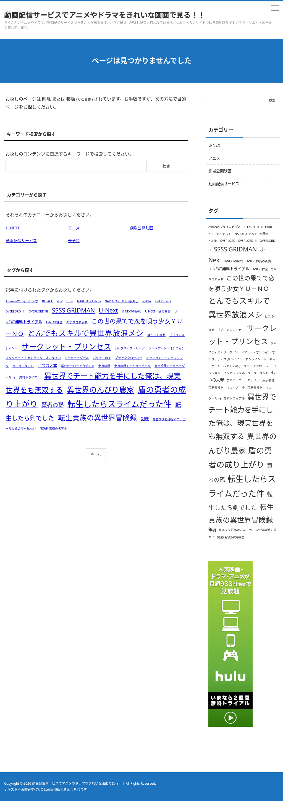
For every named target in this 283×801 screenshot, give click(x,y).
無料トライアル (29, 377)
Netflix (146, 301)
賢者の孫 (52, 405)
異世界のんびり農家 (100, 390)
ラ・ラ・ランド (23, 366)
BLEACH (47, 301)
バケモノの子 (102, 358)
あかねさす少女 (77, 322)
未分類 (74, 240)
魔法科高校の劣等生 (53, 428)
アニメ (74, 227)
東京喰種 (104, 366)
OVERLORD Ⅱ (15, 311)
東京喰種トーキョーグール (132, 366)
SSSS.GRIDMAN (73, 310)
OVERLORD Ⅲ (38, 311)
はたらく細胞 (156, 335)
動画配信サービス (21, 240)
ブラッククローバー (128, 358)
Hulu (69, 301)
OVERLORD (163, 301)
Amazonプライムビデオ (22, 301)
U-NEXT (13, 227)
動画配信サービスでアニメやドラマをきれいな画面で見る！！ (104, 15)
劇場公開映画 (141, 227)
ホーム (96, 454)
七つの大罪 (47, 365)
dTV (59, 301)
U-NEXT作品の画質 (158, 311)
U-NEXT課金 (54, 322)
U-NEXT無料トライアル (228, 268)
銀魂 (145, 418)
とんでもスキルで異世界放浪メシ (85, 333)
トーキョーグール (77, 358)
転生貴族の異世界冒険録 (97, 417)
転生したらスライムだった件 (119, 403)
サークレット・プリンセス (66, 347)
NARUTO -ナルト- (89, 301)
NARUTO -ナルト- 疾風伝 (121, 301)
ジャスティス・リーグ (130, 348)
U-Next (108, 310)
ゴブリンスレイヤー (230, 330)
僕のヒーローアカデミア (77, 366)
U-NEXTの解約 (131, 311)
